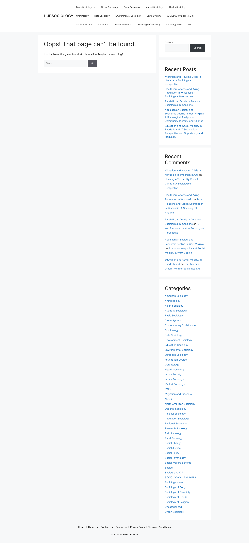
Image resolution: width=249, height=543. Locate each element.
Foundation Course (176, 359)
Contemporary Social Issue (180, 325)
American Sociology (176, 295)
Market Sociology (154, 7)
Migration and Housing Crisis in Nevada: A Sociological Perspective (183, 80)
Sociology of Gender (176, 497)
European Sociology (176, 354)
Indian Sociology (174, 379)
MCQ (190, 24)
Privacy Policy (137, 527)
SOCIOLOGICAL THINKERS (180, 15)
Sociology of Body (175, 487)
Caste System (154, 15)
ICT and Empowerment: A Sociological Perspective (184, 228)
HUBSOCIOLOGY (58, 16)
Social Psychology (175, 457)
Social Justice (122, 24)
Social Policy (172, 452)
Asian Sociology (174, 305)
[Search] (92, 63)
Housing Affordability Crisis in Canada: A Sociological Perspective (182, 184)
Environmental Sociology (128, 15)
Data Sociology (102, 15)
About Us (93, 527)
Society (102, 24)
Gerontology (172, 364)
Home (81, 527)
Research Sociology (176, 428)
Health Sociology (177, 7)
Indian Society (173, 374)
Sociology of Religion (177, 502)
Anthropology (172, 300)
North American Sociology (180, 403)
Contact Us (107, 527)
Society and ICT (84, 24)
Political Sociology (175, 413)
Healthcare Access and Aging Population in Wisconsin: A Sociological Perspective (182, 93)
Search (169, 42)
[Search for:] (66, 63)
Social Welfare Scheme (178, 462)
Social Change (173, 443)
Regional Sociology (176, 423)
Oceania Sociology (175, 408)
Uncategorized (173, 506)
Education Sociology (176, 345)
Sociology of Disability (149, 24)
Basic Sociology (84, 7)
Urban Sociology (109, 7)
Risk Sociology (173, 433)
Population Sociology (177, 418)
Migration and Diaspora (178, 394)
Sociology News (174, 24)
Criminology (82, 15)
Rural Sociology (132, 7)
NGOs (168, 399)
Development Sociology (178, 340)
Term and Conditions (159, 527)
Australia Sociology (176, 310)
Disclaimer (121, 527)
